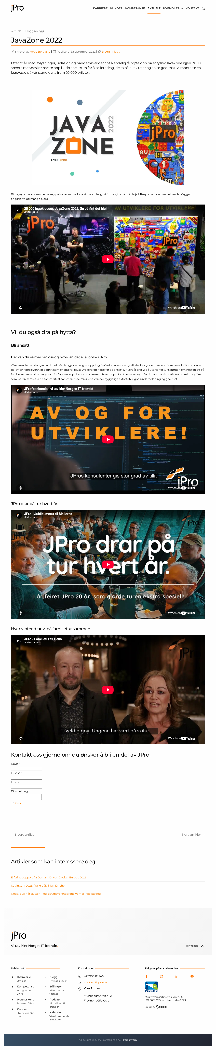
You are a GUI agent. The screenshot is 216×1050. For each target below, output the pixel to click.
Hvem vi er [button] (171, 8)
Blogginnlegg (111, 51)
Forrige (23, 835)
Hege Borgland (40, 51)
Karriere (100, 8)
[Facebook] (146, 976)
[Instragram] (161, 976)
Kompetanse (135, 8)
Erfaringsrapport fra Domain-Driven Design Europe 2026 (48, 877)
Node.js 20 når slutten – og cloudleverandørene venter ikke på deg (56, 893)
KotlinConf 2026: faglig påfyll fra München (38, 885)
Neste (193, 835)
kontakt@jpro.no (95, 982)
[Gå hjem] (17, 8)
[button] (203, 8)
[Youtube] (192, 976)
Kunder (116, 8)
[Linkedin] (177, 976)
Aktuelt (153, 8)
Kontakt (192, 8)
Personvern (130, 1039)
